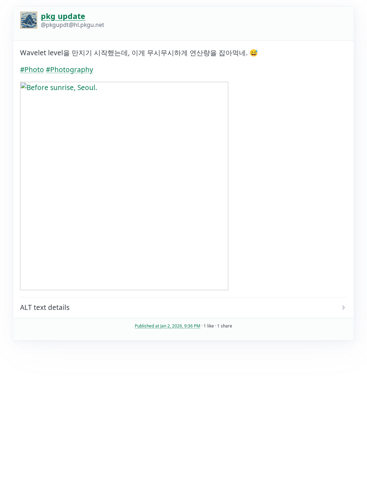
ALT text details (45, 307)
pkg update (63, 16)
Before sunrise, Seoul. (55, 307)
